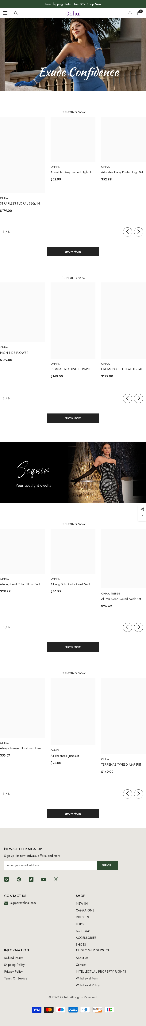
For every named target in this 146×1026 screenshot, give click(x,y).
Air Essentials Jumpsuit (65, 756)
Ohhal (4, 198)
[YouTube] (43, 879)
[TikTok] (31, 879)
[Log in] (130, 13)
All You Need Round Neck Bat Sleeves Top (121, 599)
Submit (107, 865)
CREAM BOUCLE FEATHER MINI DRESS (123, 369)
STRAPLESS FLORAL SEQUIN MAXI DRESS (20, 203)
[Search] (16, 13)
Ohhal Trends (111, 593)
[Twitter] (56, 879)
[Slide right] (138, 231)
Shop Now (94, 4)
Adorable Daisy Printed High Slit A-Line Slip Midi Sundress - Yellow (72, 172)
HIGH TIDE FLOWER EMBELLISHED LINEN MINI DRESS (18, 353)
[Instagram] (6, 879)
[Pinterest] (19, 879)
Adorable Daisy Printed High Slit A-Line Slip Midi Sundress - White (122, 172)
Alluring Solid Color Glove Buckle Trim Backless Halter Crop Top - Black (21, 584)
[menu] (5, 13)
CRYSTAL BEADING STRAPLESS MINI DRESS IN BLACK (72, 369)
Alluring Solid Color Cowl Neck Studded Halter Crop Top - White (72, 584)
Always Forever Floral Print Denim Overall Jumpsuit (21, 748)
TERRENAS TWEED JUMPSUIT (121, 764)
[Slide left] (127, 231)
